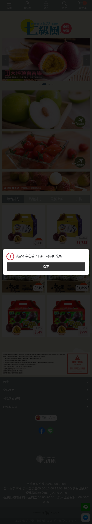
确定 (46, 267)
